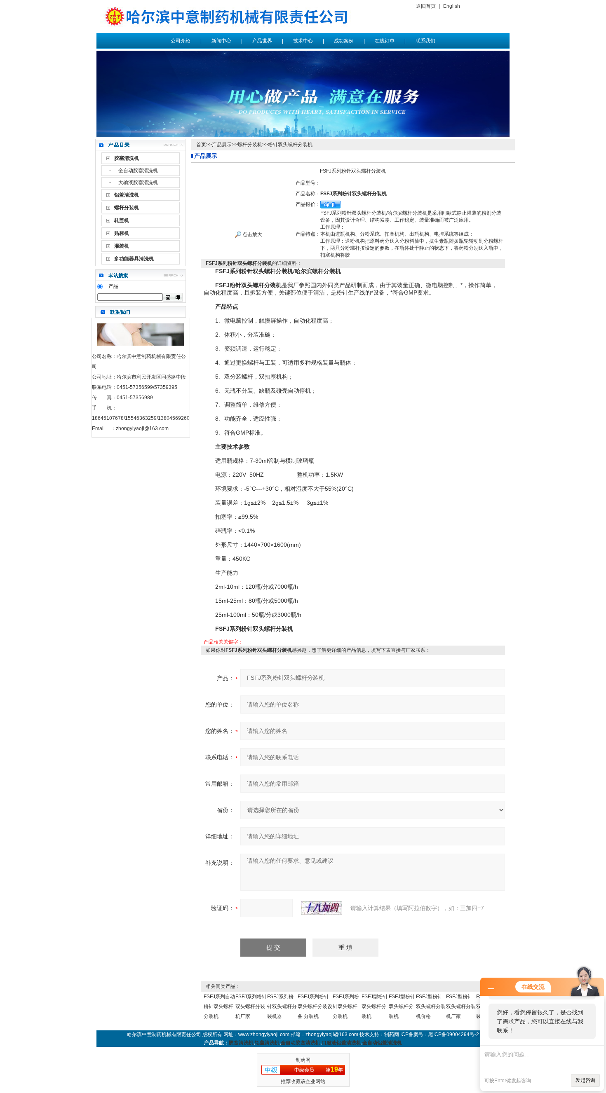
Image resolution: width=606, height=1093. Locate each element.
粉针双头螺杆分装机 (290, 144)
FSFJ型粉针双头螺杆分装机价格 (431, 1006)
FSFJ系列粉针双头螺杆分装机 (346, 1006)
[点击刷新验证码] (321, 908)
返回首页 (426, 6)
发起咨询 (585, 1080)
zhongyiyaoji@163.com (142, 428)
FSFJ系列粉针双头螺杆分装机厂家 (251, 1006)
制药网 (303, 1060)
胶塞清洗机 (241, 1043)
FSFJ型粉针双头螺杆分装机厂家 (461, 1006)
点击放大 (251, 234)
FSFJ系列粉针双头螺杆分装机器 (282, 1006)
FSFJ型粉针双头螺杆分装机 (375, 1006)
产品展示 (222, 144)
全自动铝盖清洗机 (382, 1043)
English (451, 6)
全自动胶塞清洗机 (138, 170)
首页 (201, 144)
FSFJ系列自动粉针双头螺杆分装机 (219, 1006)
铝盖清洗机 (267, 1043)
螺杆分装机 (249, 144)
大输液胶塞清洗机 (138, 182)
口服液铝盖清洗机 (341, 1043)
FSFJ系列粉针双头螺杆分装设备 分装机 (315, 1006)
